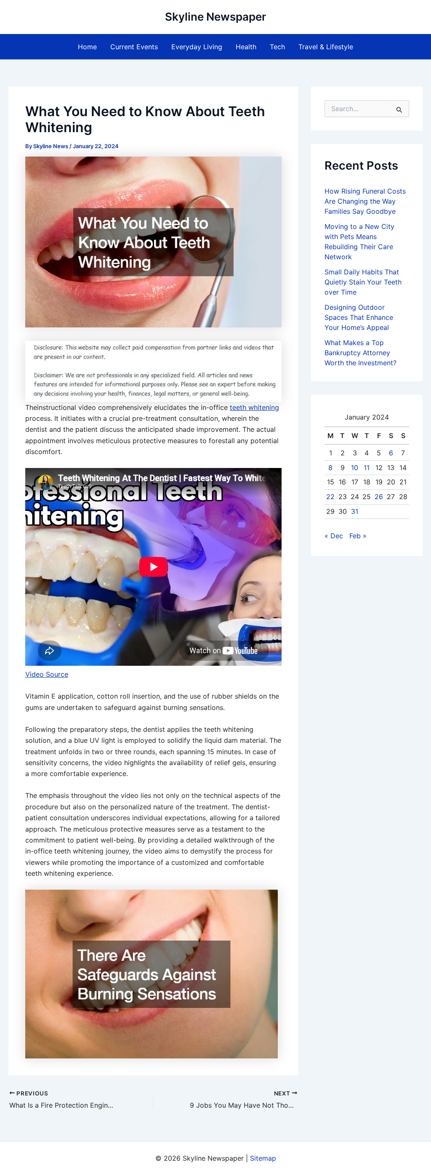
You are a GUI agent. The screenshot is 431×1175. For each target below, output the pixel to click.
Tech (277, 47)
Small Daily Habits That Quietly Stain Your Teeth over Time (363, 282)
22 (330, 496)
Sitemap (263, 1158)
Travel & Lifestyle (325, 47)
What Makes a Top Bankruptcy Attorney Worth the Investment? (360, 352)
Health (246, 47)
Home (87, 47)
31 (354, 511)
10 (354, 467)
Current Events (134, 47)
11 (367, 467)
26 (379, 496)
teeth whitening (254, 407)
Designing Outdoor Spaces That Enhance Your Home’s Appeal (359, 317)
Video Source (46, 674)
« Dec (334, 536)
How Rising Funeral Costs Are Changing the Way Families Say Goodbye (365, 201)
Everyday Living (196, 47)
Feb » (358, 536)
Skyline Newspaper (215, 16)
